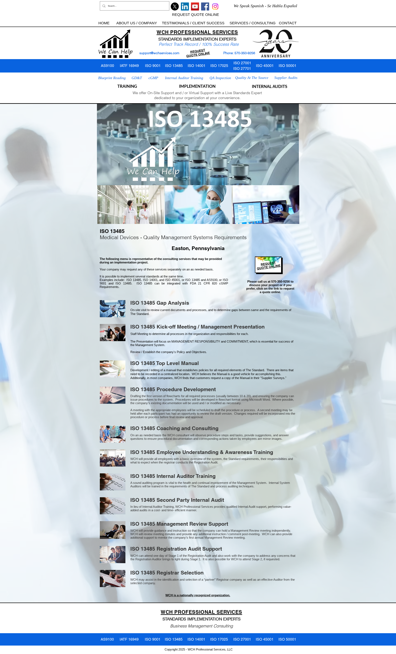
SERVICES (225, 32)
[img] (130, 204)
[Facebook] (205, 6)
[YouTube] (195, 6)
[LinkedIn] (185, 6)
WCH (163, 32)
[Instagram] (215, 6)
